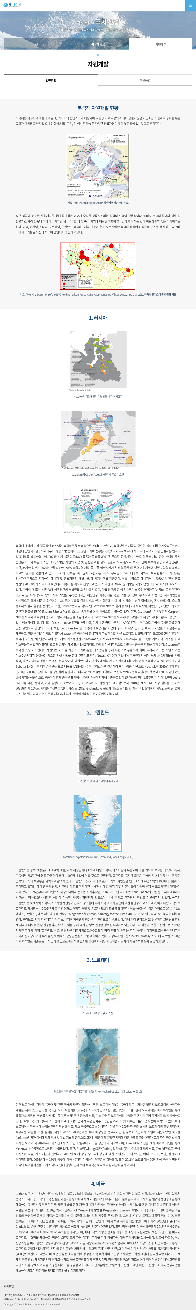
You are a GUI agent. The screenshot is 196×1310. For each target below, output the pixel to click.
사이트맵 (9, 1286)
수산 (35, 44)
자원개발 (160, 44)
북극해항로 (98, 44)
